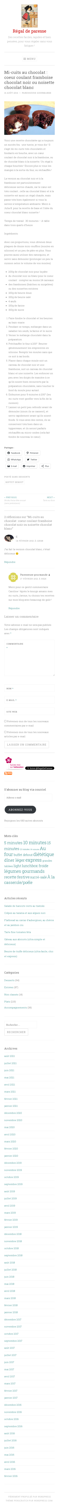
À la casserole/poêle (29, 879)
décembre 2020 (13, 1112)
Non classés (11, 994)
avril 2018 (9, 1290)
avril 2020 (9, 1134)
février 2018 (11, 1305)
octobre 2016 (11, 1419)
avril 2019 (9, 1205)
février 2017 (10, 1390)
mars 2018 (10, 1298)
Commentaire (13, 646)
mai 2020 (9, 1127)
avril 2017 (9, 1376)
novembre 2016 (13, 1412)
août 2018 (9, 1262)
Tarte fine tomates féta (17, 932)
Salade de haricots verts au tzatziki (24, 905)
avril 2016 (9, 1461)
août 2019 (9, 1191)
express (33, 860)
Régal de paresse (29, 31)
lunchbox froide (35, 865)
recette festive (17, 877)
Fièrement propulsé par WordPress (29, 1496)
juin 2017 (9, 1362)
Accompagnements (15, 1007)
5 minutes (13, 842)
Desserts (24, 477)
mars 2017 (10, 1383)
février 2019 (11, 1219)
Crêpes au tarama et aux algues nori (24, 912)
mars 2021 (10, 1091)
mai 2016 (9, 1454)
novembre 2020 (13, 1120)
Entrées (8, 987)
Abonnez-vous (20, 809)
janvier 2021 (11, 1105)
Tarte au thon (49, 498)
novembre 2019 (13, 1170)
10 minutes (35, 842)
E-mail (11, 700)
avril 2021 (9, 1084)
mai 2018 (9, 1283)
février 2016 (11, 1476)
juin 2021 (9, 1070)
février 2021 (10, 1098)
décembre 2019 (13, 1162)
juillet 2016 (10, 1440)
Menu (31, 58)
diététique (43, 854)
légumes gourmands (24, 871)
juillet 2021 (10, 1063)
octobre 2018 (11, 1248)
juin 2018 (9, 1276)
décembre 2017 (12, 1319)
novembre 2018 (13, 1241)
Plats (7, 1001)
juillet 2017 (10, 1355)
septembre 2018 (13, 1255)
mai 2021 (9, 1077)
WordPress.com (43, 1500)
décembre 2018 (13, 1234)
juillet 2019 (10, 1198)
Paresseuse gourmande (36, 93)
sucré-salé (38, 877)
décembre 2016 (13, 1404)
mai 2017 (9, 1369)
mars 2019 (10, 1212)
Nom (9, 688)
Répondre (9, 561)
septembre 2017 (13, 1340)
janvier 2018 (11, 1312)
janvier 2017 (11, 1397)
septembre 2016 (13, 1426)
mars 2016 (10, 1468)
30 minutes (34, 849)
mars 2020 (10, 1141)
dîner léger (14, 860)
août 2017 (9, 1347)
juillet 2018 (10, 1269)
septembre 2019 (13, 1184)
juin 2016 (9, 1447)
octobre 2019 (11, 1177)
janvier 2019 (11, 1226)
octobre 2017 (11, 1333)
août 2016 (9, 1433)
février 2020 (11, 1148)
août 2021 (9, 1056)
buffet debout (14, 482)
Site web (11, 711)
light (17, 866)
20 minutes (25, 849)
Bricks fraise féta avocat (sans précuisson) (15, 500)
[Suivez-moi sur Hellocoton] (15, 768)
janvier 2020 (11, 1155)
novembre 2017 (13, 1326)
